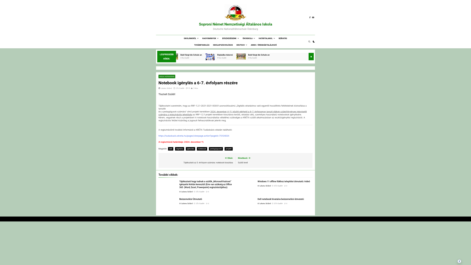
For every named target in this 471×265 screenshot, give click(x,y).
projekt (229, 149)
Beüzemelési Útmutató (190, 199)
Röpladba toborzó (219, 55)
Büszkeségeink (229, 38)
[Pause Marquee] (311, 56)
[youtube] (313, 17)
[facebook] (310, 17)
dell (170, 149)
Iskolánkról (190, 38)
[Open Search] (309, 42)
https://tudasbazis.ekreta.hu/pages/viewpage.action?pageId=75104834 (193, 136)
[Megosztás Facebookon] (459, 261)
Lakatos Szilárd (166, 88)
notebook (202, 149)
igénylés (190, 149)
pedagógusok (216, 149)
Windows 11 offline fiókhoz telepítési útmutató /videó (284, 181)
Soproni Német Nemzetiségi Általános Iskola (235, 24)
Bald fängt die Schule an (185, 55)
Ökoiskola (248, 38)
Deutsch (240, 45)
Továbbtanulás (201, 45)
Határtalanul (266, 38)
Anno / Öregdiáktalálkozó (264, 45)
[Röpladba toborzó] (204, 59)
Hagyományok (209, 38)
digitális (179, 149)
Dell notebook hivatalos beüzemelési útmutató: (281, 199)
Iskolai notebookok (166, 76)
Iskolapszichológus (223, 45)
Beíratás (283, 38)
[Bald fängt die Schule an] (235, 56)
